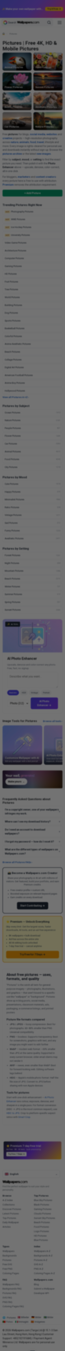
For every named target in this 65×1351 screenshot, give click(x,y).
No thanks (33, 693)
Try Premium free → (32, 685)
